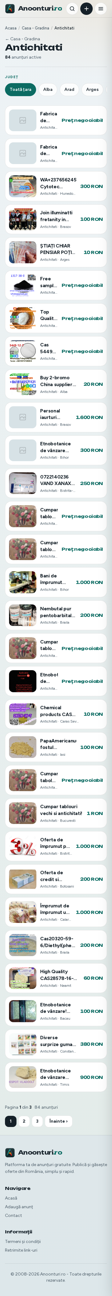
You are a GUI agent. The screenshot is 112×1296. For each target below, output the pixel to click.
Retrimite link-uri (21, 1250)
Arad (69, 89)
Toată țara (20, 89)
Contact (13, 1215)
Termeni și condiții (23, 1241)
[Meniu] (101, 8)
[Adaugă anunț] (86, 8)
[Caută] (72, 8)
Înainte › (58, 1121)
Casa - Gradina (35, 28)
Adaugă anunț (19, 1206)
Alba (48, 89)
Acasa (10, 28)
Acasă (11, 1198)
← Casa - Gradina (22, 39)
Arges (92, 89)
